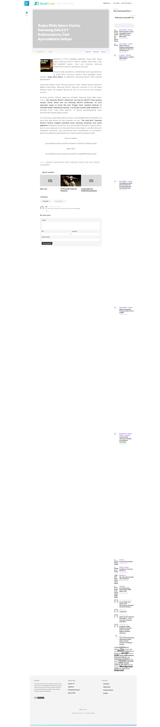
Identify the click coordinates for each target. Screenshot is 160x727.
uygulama (117, 664)
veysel (50, 51)
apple (127, 647)
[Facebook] (26, 21)
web (125, 664)
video (122, 664)
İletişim (105, 693)
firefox (116, 653)
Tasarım (122, 661)
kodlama (131, 655)
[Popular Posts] (121, 26)
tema (120, 663)
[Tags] (131, 26)
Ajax (117, 647)
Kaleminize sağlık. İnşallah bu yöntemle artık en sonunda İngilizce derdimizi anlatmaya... (125, 630)
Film (132, 651)
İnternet (121, 559)
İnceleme (116, 3)
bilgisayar (117, 649)
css (131, 649)
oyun (87, 162)
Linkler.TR (71, 683)
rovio (91, 162)
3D (115, 647)
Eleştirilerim (122, 433)
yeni (120, 668)
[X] (26, 27)
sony (131, 659)
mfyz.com (43, 189)
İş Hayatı (121, 55)
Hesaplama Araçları (74, 689)
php (119, 657)
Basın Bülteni (123, 30)
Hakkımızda (106, 687)
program (123, 657)
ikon (133, 653)
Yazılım (103, 51)
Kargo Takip (71, 693)
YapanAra (71, 687)
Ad (43, 231)
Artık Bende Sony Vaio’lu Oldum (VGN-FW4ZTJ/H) (125, 589)
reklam (128, 657)
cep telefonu (127, 649)
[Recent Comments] (126, 26)
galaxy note (74, 162)
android (122, 647)
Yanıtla (46, 210)
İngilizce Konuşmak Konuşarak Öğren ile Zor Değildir (126, 311)
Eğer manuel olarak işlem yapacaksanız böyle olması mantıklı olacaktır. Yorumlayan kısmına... (126, 641)
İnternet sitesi (46, 237)
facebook (127, 651)
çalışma (123, 668)
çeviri (128, 668)
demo (115, 651)
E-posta (75, 231)
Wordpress (122, 575)
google (125, 653)
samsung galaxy (45, 164)
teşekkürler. (123, 611)
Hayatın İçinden (126, 3)
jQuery (122, 655)
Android (87, 51)
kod (125, 655)
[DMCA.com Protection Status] (39, 698)
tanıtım (116, 661)
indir (117, 655)
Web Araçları (130, 664)
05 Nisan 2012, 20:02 (54, 206)
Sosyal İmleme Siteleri (126, 561)
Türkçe (126, 663)
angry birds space (59, 162)
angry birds (49, 162)
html (130, 653)
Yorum (44, 220)
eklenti (120, 651)
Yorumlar (46, 201)
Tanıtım (130, 30)
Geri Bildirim (60, 201)
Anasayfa (106, 683)
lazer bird (81, 162)
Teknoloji (106, 3)
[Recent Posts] (116, 26)
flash (120, 653)
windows (116, 667)
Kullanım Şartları (108, 690)
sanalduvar (126, 659)
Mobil (116, 657)
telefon (116, 663)
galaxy (67, 162)
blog (122, 649)
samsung (96, 162)
